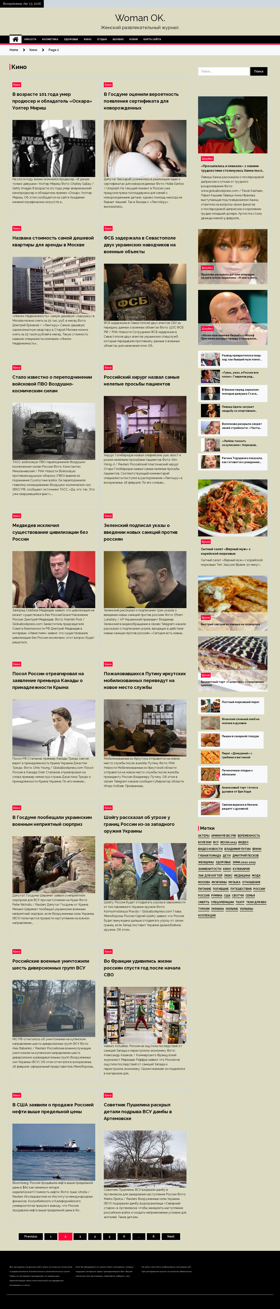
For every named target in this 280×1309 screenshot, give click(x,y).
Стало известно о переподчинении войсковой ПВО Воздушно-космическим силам (52, 383)
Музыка (234, 882)
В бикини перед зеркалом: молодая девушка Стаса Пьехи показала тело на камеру (240, 392)
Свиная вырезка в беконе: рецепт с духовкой (240, 806)
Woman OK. (140, 18)
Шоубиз (118, 39)
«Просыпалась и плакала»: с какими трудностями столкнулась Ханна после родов (232, 168)
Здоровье (71, 39)
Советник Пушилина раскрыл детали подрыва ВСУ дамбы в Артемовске (138, 1111)
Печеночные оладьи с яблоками (237, 772)
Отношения (251, 882)
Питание (204, 888)
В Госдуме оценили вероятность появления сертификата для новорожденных (141, 101)
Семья (250, 895)
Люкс (228, 875)
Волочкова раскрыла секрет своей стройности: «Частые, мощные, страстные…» (242, 426)
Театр (240, 902)
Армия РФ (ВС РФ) (223, 835)
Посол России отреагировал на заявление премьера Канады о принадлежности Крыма (48, 680)
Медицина (242, 875)
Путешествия (241, 888)
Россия (204, 895)
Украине (232, 908)
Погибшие (221, 888)
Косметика (50, 39)
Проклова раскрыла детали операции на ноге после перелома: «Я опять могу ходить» (229, 276)
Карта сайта (152, 39)
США (227, 895)
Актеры (204, 835)
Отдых (102, 39)
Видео (243, 842)
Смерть (203, 902)
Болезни (204, 842)
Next (170, 1236)
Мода (256, 875)
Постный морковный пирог (240, 702)
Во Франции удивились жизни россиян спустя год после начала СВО (142, 967)
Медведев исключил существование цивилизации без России (50, 532)
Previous (30, 1236)
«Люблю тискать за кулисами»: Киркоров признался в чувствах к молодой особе (239, 443)
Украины (246, 908)
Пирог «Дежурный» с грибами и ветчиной (237, 755)
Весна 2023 (228, 842)
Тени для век (256, 902)
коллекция (207, 915)
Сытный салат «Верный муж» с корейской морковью (226, 551)
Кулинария (241, 868)
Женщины (206, 862)
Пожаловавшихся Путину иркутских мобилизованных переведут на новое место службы (145, 680)
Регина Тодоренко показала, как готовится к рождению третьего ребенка (242, 460)
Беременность (249, 835)
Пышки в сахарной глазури (240, 736)
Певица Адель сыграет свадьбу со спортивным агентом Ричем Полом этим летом (241, 409)
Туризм (204, 908)
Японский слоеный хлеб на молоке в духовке (240, 721)
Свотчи (238, 895)
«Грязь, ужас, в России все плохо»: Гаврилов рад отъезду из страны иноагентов (240, 375)
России (259, 888)
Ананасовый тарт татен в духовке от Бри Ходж (240, 789)
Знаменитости (209, 868)
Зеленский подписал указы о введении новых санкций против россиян (141, 532)
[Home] (16, 39)
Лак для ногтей (210, 875)
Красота (30, 39)
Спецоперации (222, 902)
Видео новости (210, 848)
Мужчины (219, 882)
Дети (227, 855)
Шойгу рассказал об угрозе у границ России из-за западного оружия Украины (139, 824)
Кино (87, 39)
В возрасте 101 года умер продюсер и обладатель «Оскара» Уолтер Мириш (52, 101)
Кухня (133, 39)
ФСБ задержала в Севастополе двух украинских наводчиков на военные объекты (140, 244)
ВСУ (216, 842)
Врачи (256, 848)
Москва (204, 882)
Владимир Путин (237, 848)
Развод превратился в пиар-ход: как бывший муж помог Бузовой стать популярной (242, 358)
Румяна (216, 895)
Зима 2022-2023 (244, 862)
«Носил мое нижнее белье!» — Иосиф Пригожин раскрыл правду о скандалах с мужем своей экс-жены (228, 337)
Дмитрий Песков (245, 855)
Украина (217, 908)
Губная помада (209, 855)
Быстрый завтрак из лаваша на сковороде (230, 624)
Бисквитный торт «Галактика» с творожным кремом (232, 683)
